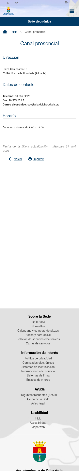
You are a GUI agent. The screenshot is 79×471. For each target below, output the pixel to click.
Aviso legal (38, 403)
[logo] (8, 11)
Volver (18, 159)
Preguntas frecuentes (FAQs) (38, 395)
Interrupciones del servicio (38, 371)
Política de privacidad (38, 358)
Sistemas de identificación (38, 367)
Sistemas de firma (38, 375)
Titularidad (38, 322)
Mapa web (38, 427)
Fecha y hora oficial (38, 335)
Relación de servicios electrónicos (38, 339)
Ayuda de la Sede (38, 399)
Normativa (38, 326)
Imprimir (38, 159)
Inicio (13, 32)
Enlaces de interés (38, 379)
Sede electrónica (39, 21)
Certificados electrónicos (38, 362)
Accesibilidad (38, 422)
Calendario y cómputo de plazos (38, 330)
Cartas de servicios (38, 343)
